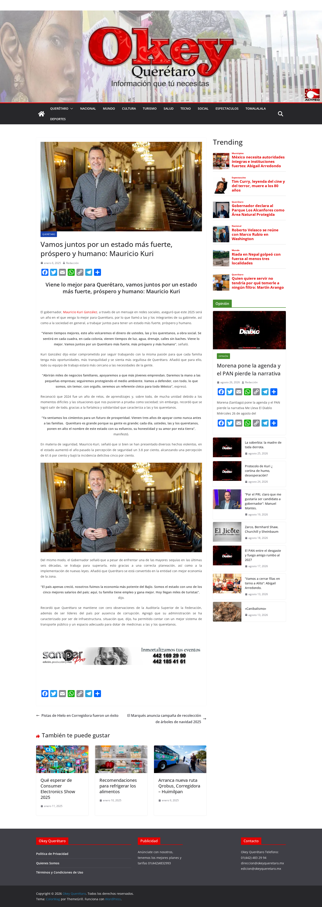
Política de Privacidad (52, 854)
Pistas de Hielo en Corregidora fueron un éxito (80, 715)
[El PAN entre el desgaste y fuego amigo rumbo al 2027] (227, 558)
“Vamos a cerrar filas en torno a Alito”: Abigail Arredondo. (262, 583)
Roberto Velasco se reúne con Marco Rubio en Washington (255, 234)
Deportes (58, 119)
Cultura (129, 108)
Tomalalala (256, 108)
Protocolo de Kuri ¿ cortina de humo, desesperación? (258, 470)
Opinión (223, 356)
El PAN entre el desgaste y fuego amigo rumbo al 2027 (263, 555)
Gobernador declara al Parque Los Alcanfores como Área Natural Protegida (258, 210)
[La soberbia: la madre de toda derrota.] (227, 448)
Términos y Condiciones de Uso (59, 872)
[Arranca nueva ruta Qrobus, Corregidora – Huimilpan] (180, 748)
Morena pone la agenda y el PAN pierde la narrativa (249, 369)
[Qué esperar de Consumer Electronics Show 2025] (62, 748)
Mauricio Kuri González (80, 312)
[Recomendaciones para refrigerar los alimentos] (121, 748)
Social (203, 108)
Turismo (150, 108)
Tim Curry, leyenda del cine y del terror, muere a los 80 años (258, 185)
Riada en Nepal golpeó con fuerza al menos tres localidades (256, 258)
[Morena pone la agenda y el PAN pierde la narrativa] (249, 330)
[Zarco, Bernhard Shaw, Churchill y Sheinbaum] (227, 532)
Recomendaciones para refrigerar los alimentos (118, 786)
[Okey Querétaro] (161, 13)
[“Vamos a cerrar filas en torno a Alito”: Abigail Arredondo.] (227, 586)
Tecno (185, 108)
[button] (70, 108)
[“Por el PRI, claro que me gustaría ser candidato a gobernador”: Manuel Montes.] (227, 504)
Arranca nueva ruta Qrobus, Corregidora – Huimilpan (179, 786)
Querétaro (59, 108)
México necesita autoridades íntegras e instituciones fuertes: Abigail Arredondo (258, 161)
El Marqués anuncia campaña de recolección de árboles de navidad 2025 (164, 718)
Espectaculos (227, 108)
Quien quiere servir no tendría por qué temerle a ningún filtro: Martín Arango (258, 282)
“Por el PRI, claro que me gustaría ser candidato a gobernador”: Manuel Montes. (263, 501)
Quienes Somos (47, 863)
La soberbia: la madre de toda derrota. (263, 444)
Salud (168, 108)
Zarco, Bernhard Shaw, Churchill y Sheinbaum (261, 529)
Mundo (109, 108)
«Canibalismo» (255, 608)
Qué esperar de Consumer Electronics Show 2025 (58, 788)
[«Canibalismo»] (227, 612)
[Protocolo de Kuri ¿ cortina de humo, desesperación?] (227, 474)
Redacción (72, 263)
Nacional (88, 108)
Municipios (238, 153)
